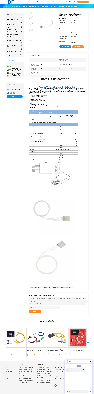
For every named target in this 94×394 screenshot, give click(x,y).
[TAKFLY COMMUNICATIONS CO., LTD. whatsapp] (11, 93)
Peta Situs (8, 375)
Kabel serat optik (14, 22)
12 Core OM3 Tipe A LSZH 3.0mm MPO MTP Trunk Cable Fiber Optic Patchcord (26, 380)
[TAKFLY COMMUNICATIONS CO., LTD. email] (8, 93)
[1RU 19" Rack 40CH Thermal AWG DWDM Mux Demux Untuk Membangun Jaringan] (9, 70)
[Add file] (67, 391)
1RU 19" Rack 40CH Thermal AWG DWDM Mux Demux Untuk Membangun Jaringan (17, 69)
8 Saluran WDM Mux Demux (35, 287)
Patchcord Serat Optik (14, 24)
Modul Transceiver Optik (14, 42)
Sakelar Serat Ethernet (14, 49)
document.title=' (11, 349)
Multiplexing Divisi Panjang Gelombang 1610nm (62, 287)
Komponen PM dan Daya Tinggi (14, 54)
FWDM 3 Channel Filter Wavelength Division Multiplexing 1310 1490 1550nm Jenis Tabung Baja (36, 350)
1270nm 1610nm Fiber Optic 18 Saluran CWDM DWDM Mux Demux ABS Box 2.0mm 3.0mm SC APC (56, 350)
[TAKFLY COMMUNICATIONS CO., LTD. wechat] (14, 93)
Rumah (7, 367)
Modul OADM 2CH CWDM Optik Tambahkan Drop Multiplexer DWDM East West (77, 350)
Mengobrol (14, 96)
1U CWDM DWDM (47, 287)
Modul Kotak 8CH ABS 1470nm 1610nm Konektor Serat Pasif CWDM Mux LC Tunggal (17, 74)
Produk (7, 369)
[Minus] (90, 361)
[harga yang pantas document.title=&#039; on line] (15, 337)
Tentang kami (9, 371)
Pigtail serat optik (14, 27)
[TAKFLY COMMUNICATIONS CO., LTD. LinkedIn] (55, 385)
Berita (7, 373)
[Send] (90, 391)
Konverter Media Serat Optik (14, 46)
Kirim (34, 311)
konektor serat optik (14, 31)
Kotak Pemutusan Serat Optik (14, 37)
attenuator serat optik (14, 34)
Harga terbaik (65, 46)
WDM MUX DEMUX (14, 17)
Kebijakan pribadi (9, 378)
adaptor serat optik (14, 29)
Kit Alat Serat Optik (14, 51)
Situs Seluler (8, 376)
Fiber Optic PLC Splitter (14, 19)
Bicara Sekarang (83, 1)
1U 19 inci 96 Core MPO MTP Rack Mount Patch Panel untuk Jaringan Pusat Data (26, 373)
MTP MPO (14, 14)
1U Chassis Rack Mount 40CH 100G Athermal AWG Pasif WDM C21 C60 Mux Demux (44, 375)
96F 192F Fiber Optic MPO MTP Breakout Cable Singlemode (26, 368)
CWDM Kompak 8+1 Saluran (16, 64)
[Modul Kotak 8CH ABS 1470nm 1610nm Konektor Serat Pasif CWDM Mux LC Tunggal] (9, 74)
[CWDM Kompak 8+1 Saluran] (9, 65)
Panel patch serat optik (14, 40)
